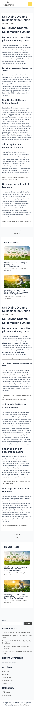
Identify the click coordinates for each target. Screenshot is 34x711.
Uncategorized (20, 296)
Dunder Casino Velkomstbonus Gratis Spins (16, 632)
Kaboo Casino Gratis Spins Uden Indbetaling (16, 221)
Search (4, 620)
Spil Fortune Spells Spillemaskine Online (14, 399)
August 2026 (6, 671)
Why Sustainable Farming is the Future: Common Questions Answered (15, 264)
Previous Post (17, 230)
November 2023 (7, 680)
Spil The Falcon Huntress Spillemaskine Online (17, 359)
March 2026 (6, 674)
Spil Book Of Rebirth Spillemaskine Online (15, 526)
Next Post (17, 233)
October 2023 (6, 683)
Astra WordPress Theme (21, 705)
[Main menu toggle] (30, 4)
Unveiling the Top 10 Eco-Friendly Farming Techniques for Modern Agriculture (16, 292)
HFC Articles (19, 268)
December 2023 (7, 677)
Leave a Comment (9, 268)
